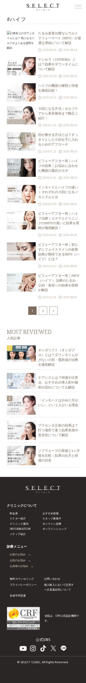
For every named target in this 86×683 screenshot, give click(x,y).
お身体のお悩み (19, 566)
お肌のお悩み (18, 554)
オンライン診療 (52, 524)
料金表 (14, 513)
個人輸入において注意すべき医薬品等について (59, 587)
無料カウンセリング (22, 579)
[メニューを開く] (78, 6)
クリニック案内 (19, 524)
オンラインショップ (55, 529)
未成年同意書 (18, 595)
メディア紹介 (18, 534)
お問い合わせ (52, 579)
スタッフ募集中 (52, 518)
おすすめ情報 (51, 513)
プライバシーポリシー (23, 585)
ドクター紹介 (18, 518)
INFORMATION (20, 529)
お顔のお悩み (18, 560)
